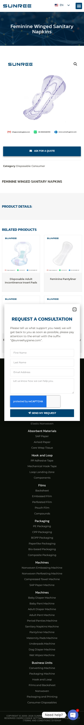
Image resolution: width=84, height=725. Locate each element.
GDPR (20, 718)
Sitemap (56, 720)
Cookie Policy (53, 718)
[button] (79, 6)
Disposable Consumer (30, 166)
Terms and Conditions (37, 720)
